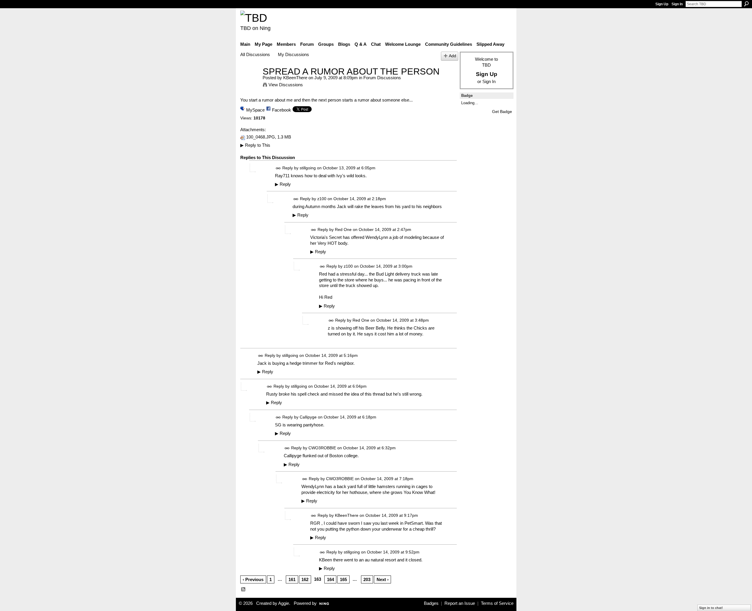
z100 (321, 198)
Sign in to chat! (711, 608)
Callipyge (308, 417)
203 (366, 579)
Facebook (281, 109)
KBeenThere (295, 77)
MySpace (255, 109)
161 (292, 579)
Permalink (278, 168)
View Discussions (285, 84)
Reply (283, 184)
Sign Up (661, 4)
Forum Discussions (382, 77)
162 (304, 579)
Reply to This (255, 145)
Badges (431, 603)
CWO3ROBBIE (322, 447)
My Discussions (293, 54)
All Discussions (255, 54)
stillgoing (308, 168)
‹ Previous (253, 579)
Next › (383, 579)
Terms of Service (497, 603)
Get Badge (502, 111)
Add (452, 56)
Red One (343, 229)
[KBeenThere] (249, 82)
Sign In (677, 4)
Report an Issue (459, 603)
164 (330, 579)
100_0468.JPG (260, 137)
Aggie (283, 603)
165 (343, 579)
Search (746, 3)
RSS (243, 589)
